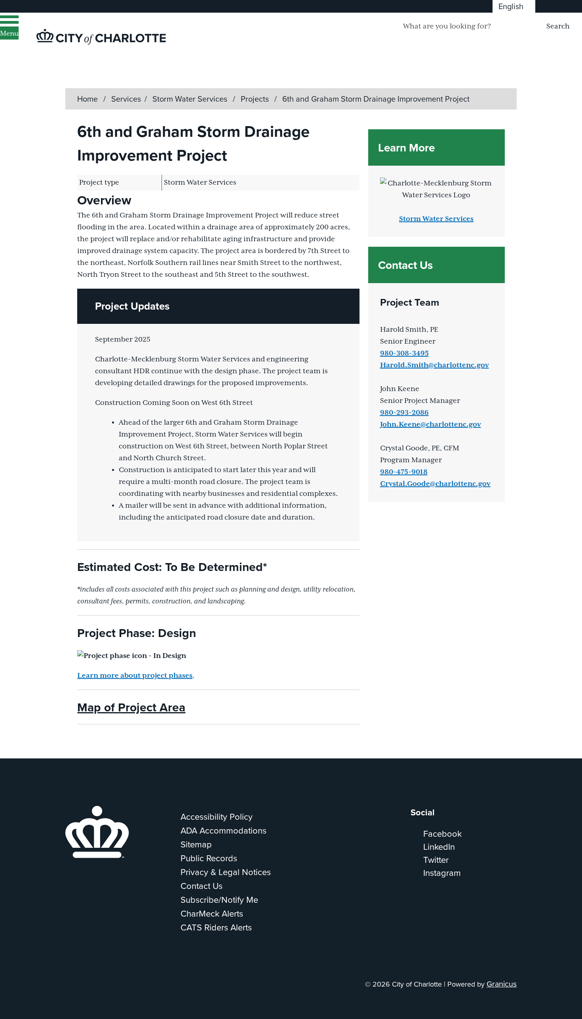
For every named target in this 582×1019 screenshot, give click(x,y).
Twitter (436, 859)
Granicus (502, 983)
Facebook (442, 833)
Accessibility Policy (217, 816)
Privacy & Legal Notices (226, 872)
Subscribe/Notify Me (219, 899)
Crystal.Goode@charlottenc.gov (435, 484)
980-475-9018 (404, 472)
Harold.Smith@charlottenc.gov (434, 365)
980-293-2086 (404, 413)
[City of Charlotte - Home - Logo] (101, 37)
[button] (218, 306)
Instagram (442, 872)
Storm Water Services (190, 98)
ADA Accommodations (223, 830)
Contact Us (202, 885)
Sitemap (196, 844)
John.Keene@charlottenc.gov (430, 425)
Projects (256, 98)
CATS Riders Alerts (216, 927)
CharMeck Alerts (212, 913)
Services (126, 98)
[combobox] (514, 6)
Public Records (209, 858)
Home (87, 98)
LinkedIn (439, 846)
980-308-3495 (404, 353)
